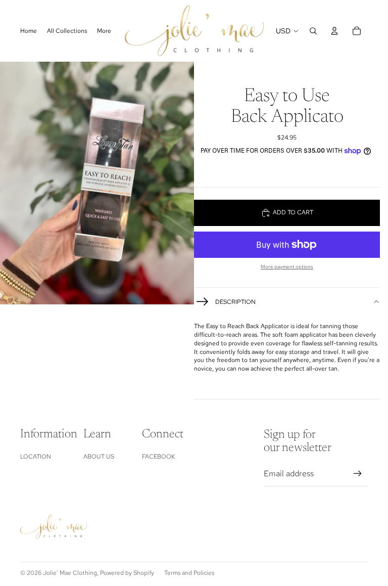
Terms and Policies (189, 573)
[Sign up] (358, 474)
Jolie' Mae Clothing (70, 573)
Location (35, 457)
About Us (98, 457)
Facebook (158, 457)
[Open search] (313, 31)
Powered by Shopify (127, 573)
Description (235, 302)
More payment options (287, 266)
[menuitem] (104, 31)
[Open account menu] (334, 31)
